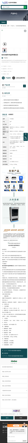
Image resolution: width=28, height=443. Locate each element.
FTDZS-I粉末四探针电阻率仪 (14, 350)
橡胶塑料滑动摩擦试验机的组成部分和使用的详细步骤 (15, 108)
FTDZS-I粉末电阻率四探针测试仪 (15, 355)
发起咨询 (24, 440)
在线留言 (10, 114)
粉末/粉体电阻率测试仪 (21, 25)
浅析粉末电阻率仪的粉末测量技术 (11, 100)
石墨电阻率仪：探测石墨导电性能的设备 (13, 102)
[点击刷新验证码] (16, 410)
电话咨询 (25, 139)
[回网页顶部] (26, 134)
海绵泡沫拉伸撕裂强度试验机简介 (11, 105)
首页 (8, 25)
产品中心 (3, 22)
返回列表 (6, 353)
